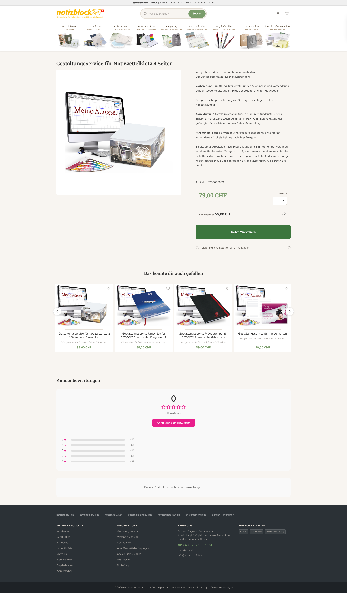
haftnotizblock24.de (169, 514)
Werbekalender (64, 559)
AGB (152, 587)
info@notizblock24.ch (190, 555)
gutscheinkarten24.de (140, 514)
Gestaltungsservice (127, 531)
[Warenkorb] (287, 14)
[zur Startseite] (80, 13)
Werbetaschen (64, 571)
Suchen (197, 13)
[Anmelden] (278, 14)
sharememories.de (196, 514)
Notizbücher (63, 537)
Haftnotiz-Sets (64, 548)
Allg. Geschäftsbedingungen (133, 548)
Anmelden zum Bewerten (173, 423)
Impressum (123, 559)
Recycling (61, 554)
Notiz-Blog (123, 565)
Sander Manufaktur (223, 514)
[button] (69, 38)
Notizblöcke (62, 531)
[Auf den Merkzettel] (108, 288)
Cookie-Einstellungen (129, 554)
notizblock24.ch (113, 514)
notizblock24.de (65, 514)
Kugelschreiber (64, 565)
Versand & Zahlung (127, 537)
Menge (283, 193)
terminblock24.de (89, 514)
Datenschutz (124, 542)
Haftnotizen (62, 542)
